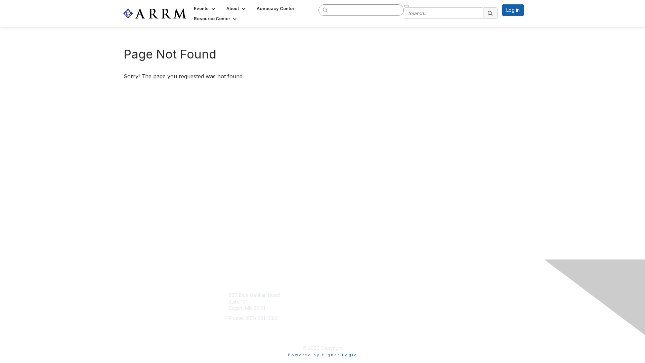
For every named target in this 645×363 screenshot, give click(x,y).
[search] (325, 9)
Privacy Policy (391, 315)
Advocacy (341, 305)
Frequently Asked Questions (388, 331)
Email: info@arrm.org (250, 328)
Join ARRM (342, 295)
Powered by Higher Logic (322, 355)
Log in (513, 10)
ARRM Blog (388, 295)
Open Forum (389, 305)
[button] (205, 8)
